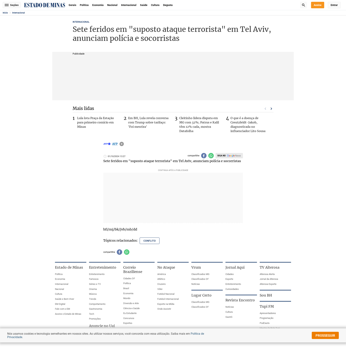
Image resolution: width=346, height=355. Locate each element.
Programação (266, 318)
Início (5, 13)
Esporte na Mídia (165, 304)
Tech (91, 314)
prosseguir (325, 335)
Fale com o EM (62, 308)
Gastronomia (95, 308)
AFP (115, 144)
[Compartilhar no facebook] (204, 155)
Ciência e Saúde (131, 308)
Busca (303, 5)
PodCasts (265, 323)
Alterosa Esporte (268, 284)
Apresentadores (268, 313)
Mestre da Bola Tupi (270, 328)
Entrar (334, 5)
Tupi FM (267, 306)
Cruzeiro (161, 284)
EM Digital (60, 304)
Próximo (271, 109)
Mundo (126, 298)
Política (84, 5)
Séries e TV (95, 284)
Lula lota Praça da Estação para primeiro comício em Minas (95, 122)
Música (93, 294)
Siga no (221, 155)
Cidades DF (129, 278)
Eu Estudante (130, 313)
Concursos (128, 318)
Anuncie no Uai (102, 326)
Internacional (128, 5)
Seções (14, 5)
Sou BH (266, 295)
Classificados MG (200, 274)
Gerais (72, 5)
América (161, 274)
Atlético (161, 279)
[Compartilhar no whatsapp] (211, 155)
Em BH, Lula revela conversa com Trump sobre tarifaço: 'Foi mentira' (148, 122)
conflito (149, 240)
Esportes (127, 323)
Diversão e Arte (131, 303)
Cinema (93, 289)
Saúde (143, 5)
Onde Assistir (164, 308)
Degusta (168, 5)
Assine (317, 5)
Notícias (195, 284)
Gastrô (228, 317)
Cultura (155, 5)
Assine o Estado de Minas (68, 314)
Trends (92, 299)
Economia (98, 5)
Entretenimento (97, 274)
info (121, 144)
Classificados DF (200, 279)
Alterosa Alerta (267, 274)
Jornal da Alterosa (269, 279)
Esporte (229, 279)
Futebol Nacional (165, 294)
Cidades (229, 274)
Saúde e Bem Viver (64, 299)
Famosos (94, 279)
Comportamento (97, 304)
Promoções (95, 318)
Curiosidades (232, 289)
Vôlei (159, 289)
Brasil (126, 288)
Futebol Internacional (168, 299)
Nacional (112, 5)
